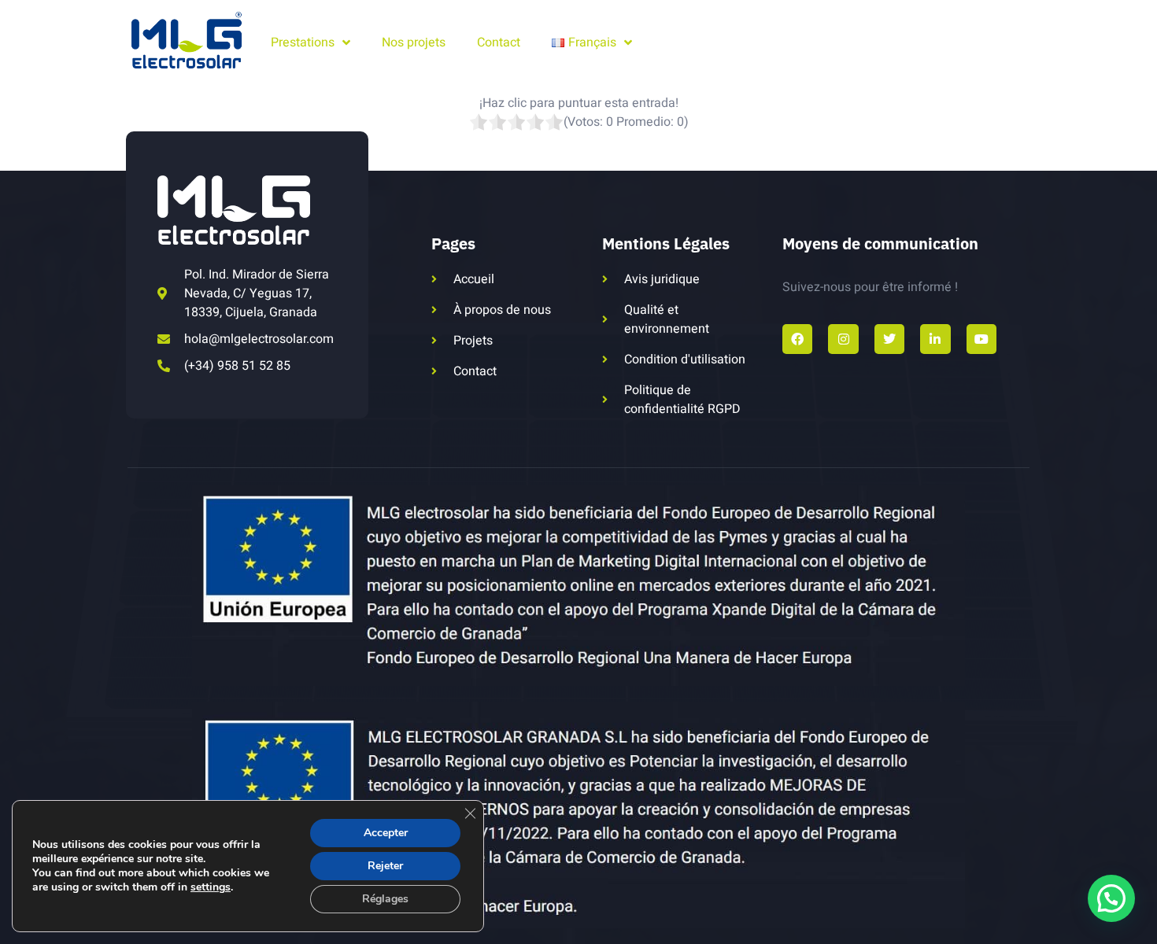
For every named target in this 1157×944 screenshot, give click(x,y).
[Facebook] (797, 339)
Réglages (385, 898)
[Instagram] (843, 339)
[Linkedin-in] (935, 339)
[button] (1111, 898)
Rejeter (385, 865)
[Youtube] (981, 339)
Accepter (386, 832)
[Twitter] (889, 339)
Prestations (303, 42)
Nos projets (413, 42)
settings (210, 887)
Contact (498, 42)
